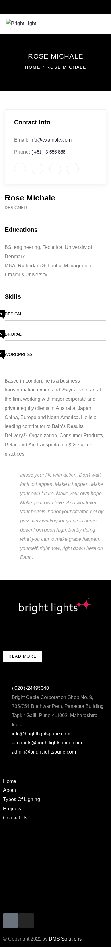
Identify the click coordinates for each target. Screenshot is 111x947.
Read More (23, 656)
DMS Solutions (65, 938)
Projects (12, 808)
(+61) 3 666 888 (48, 151)
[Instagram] (26, 920)
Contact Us (15, 817)
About (9, 790)
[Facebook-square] (10, 920)
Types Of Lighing (21, 799)
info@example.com (50, 140)
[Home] (55, 606)
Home (32, 67)
